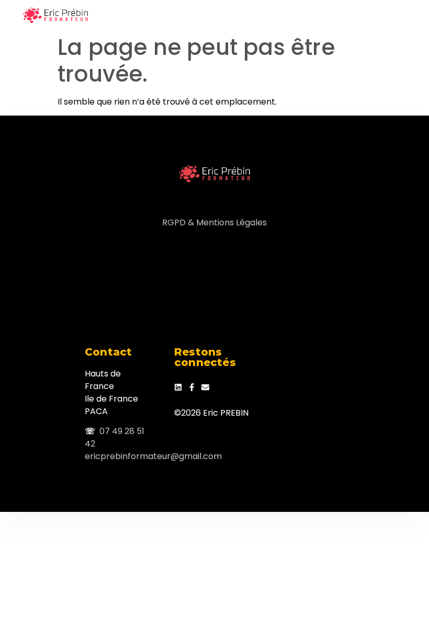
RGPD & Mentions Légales (214, 222)
